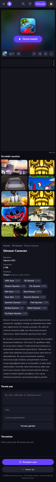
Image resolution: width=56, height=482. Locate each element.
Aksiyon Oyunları (15, 286)
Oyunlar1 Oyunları (15, 302)
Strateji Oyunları (14, 308)
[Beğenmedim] (18, 53)
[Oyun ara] (23, 4)
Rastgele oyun (30, 462)
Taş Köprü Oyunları (16, 313)
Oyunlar (6, 246)
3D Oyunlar (17, 246)
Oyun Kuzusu (32, 291)
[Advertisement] (26, 63)
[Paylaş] (40, 53)
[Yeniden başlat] (45, 53)
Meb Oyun (12, 291)
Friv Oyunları (37, 286)
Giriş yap (40, 4)
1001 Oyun (12, 281)
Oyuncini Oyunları (34, 297)
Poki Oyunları (39, 302)
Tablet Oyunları (36, 308)
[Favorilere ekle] (34, 53)
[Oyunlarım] (30, 4)
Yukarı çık (29, 469)
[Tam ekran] (51, 53)
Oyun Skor (12, 297)
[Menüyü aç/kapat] (4, 4)
